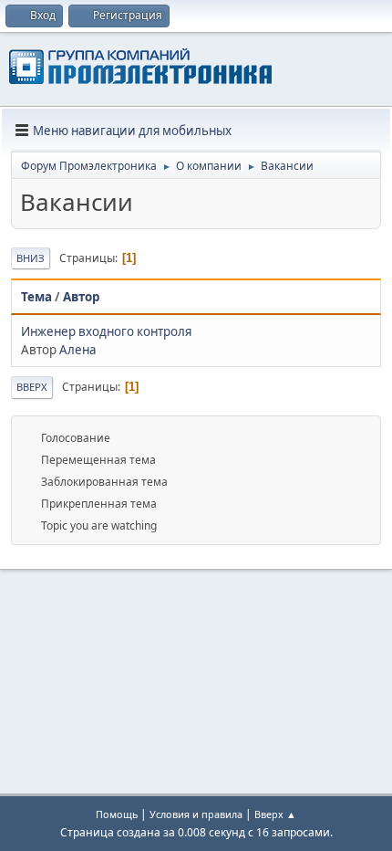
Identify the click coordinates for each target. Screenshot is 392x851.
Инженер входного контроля (106, 331)
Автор (81, 297)
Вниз (30, 258)
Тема (36, 297)
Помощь (117, 814)
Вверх (31, 387)
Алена (77, 349)
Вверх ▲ (275, 814)
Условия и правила (196, 814)
